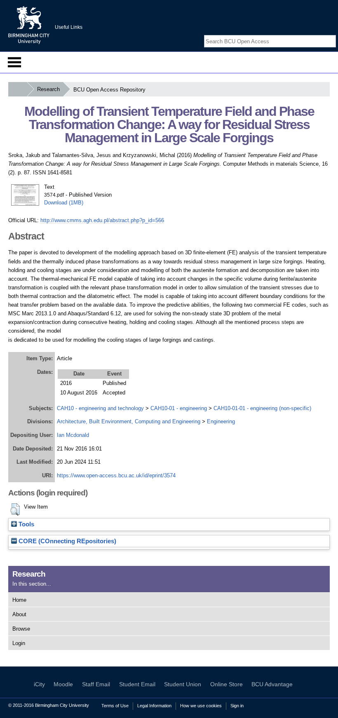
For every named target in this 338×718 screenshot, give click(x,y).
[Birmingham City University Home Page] (17, 89)
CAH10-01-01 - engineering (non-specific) (262, 408)
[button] (15, 509)
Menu (14, 62)
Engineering (221, 421)
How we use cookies (201, 705)
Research (48, 89)
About (19, 614)
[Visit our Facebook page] (312, 34)
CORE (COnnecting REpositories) (66, 541)
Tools (25, 524)
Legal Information (154, 705)
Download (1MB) (63, 202)
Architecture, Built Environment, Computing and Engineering (128, 421)
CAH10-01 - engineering (178, 408)
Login (18, 643)
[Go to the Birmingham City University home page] (28, 24)
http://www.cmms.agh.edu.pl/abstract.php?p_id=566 (102, 220)
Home (19, 600)
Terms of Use (115, 705)
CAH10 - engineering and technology (100, 408)
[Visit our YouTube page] (332, 34)
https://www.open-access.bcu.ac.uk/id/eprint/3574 (116, 475)
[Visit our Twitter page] (322, 34)
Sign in (237, 705)
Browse (21, 629)
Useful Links (68, 27)
